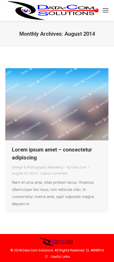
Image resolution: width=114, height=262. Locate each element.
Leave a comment (54, 173)
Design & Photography (29, 167)
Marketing (55, 167)
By (77, 167)
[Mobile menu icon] (105, 10)
